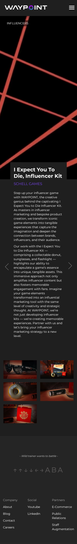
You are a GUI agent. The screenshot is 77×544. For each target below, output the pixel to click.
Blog (6, 514)
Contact (9, 520)
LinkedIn (34, 514)
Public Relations (59, 516)
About (7, 507)
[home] (25, 8)
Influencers (17, 23)
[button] (72, 8)
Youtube (34, 507)
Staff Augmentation (63, 527)
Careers (8, 527)
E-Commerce (62, 507)
